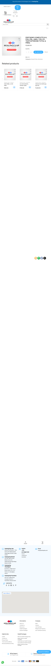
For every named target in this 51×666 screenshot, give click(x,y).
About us (22, 623)
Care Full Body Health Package (24, 642)
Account (25, 543)
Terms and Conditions (7, 641)
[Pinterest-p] (15, 585)
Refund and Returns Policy (8, 643)
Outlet (3, 636)
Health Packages (23, 628)
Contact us (22, 625)
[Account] (25, 542)
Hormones (40, 59)
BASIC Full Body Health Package (23, 645)
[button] (19, 39)
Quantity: (28, 48)
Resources (22, 627)
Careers (37, 625)
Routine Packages (24, 630)
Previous (2, 79)
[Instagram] (8, 585)
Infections (28, 82)
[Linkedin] (11, 585)
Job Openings (38, 627)
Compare (47, 52)
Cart (42, 543)
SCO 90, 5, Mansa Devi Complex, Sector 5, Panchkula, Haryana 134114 (10, 579)
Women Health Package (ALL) (24, 636)
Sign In (17, 7)
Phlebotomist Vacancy (40, 628)
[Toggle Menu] (47, 28)
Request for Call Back (43, 651)
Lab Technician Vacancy (40, 630)
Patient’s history (7, 14)
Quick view (15, 73)
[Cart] (42, 542)
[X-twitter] (13, 585)
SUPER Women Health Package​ (24, 641)
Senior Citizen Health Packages (22, 639)
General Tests (34, 59)
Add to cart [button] (14, 87)
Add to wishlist (45, 52)
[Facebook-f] (6, 585)
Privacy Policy (5, 640)
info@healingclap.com (43, 550)
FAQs (36, 623)
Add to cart (39, 52)
